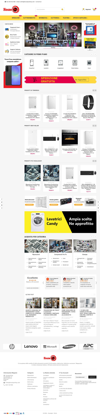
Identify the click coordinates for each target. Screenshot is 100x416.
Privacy (45, 396)
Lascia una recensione (32, 288)
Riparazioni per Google (32, 267)
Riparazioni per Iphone (32, 259)
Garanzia (45, 390)
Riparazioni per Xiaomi (42, 263)
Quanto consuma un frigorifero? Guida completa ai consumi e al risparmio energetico (33, 313)
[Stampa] (53, 35)
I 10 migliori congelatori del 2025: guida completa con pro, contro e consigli (87, 313)
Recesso (45, 392)
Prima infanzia (31, 388)
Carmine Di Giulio (71, 278)
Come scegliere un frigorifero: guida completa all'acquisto (68, 312)
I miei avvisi (62, 390)
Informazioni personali (65, 375)
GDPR (44, 402)
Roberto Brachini (54, 278)
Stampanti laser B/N (89, 259)
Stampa (84, 254)
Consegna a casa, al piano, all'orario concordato (48, 387)
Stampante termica (80, 267)
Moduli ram (66, 265)
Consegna (46, 375)
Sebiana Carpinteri (88, 278)
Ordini (60, 379)
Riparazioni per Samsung (42, 267)
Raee (44, 394)
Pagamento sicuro (48, 383)
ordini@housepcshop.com (12, 382)
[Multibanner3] (84, 202)
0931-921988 (9, 385)
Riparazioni (36, 254)
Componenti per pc (60, 254)
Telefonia (29, 384)
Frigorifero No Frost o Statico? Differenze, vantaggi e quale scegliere (51, 312)
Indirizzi (61, 384)
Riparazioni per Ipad (32, 263)
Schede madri (56, 265)
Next (95, 90)
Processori (65, 261)
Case (64, 258)
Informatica (30, 379)
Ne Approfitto (80, 80)
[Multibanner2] (60, 202)
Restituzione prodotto (65, 377)
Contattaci (38, 1)
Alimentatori (56, 258)
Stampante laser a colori (80, 263)
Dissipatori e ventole (56, 261)
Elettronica (30, 382)
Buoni (60, 386)
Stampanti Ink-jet (81, 259)
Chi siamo (46, 381)
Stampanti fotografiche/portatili (91, 263)
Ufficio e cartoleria (32, 386)
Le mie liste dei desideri (65, 388)
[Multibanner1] (36, 202)
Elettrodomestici (31, 377)
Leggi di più (29, 332)
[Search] (62, 9)
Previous (93, 90)
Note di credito (63, 382)
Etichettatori (90, 266)
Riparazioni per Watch (42, 259)
